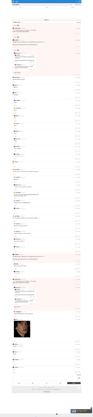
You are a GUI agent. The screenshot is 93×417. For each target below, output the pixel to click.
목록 (19, 383)
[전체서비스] (80, 1)
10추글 (72, 7)
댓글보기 (74, 383)
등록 (79, 378)
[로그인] (77, 1)
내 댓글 (46, 7)
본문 (33, 383)
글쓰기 (80, 4)
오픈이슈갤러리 (15, 4)
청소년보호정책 (48, 389)
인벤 (16, 1)
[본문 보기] (46, 19)
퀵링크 (49, 387)
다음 (60, 383)
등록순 (19, 22)
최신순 (22, 22)
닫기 (91, 408)
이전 (46, 383)
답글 (14, 33)
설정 (53, 387)
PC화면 (45, 387)
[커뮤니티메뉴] (13, 1)
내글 (20, 7)
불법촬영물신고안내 (57, 389)
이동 (17, 33)
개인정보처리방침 (40, 389)
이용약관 (33, 389)
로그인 (40, 387)
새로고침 (79, 22)
